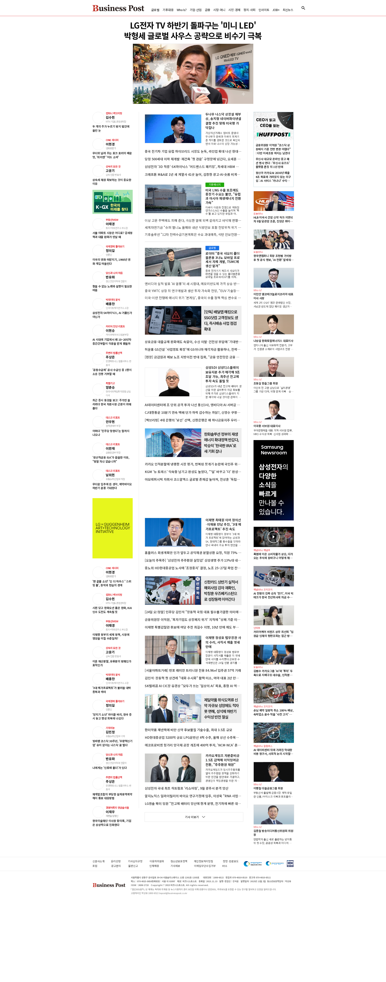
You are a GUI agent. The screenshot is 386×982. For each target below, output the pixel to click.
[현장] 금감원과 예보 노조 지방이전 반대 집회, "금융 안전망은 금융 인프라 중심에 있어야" (193, 357)
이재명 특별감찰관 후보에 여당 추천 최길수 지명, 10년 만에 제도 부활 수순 (193, 627)
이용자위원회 (160, 861)
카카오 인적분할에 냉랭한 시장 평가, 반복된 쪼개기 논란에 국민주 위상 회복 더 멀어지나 (193, 464)
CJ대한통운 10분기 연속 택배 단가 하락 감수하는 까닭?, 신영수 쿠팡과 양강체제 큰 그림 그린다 (193, 412)
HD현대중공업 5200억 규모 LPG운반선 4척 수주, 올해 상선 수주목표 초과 (193, 737)
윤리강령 (119, 861)
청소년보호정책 (182, 861)
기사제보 (180, 866)
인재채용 (157, 866)
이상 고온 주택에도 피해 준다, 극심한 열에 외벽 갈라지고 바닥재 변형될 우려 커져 (193, 220)
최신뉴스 (288, 10)
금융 (207, 10)
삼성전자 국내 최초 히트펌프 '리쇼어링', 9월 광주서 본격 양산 (186, 788)
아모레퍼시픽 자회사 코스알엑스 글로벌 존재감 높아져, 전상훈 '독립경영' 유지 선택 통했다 (193, 479)
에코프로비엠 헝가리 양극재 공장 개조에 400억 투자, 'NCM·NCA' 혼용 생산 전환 (193, 745)
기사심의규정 (139, 861)
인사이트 (264, 10)
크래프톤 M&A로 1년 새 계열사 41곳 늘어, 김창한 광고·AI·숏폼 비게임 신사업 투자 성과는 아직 (193, 174)
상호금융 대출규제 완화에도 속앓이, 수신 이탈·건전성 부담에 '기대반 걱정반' (193, 341)
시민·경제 (234, 10)
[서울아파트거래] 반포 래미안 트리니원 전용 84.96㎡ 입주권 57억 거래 (193, 670)
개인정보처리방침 (208, 861)
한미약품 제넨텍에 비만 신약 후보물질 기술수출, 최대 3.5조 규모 (188, 730)
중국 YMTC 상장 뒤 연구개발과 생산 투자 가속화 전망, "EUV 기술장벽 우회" (193, 290)
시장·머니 (219, 10)
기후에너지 (215, 184)
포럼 (99, 866)
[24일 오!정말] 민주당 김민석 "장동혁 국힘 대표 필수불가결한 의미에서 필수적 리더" (193, 612)
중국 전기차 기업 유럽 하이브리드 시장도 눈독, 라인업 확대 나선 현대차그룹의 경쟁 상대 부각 (193, 151)
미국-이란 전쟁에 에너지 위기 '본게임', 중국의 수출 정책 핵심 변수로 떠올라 (193, 297)
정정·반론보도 (231, 861)
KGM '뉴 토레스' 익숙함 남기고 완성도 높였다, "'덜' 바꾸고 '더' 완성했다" (193, 471)
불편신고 (136, 866)
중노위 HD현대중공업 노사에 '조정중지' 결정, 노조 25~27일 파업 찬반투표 (193, 568)
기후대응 (168, 10)
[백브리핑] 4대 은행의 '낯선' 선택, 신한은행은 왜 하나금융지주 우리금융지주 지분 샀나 (193, 420)
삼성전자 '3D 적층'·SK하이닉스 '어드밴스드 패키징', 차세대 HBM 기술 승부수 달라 (193, 166)
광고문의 (117, 866)
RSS (224, 866)
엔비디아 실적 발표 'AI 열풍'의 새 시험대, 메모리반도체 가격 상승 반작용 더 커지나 (193, 283)
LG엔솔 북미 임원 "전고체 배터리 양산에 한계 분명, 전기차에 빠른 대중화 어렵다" (193, 803)
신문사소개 (101, 861)
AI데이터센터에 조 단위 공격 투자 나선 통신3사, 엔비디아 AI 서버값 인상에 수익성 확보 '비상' (193, 405)
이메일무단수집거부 (206, 866)
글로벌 (155, 10)
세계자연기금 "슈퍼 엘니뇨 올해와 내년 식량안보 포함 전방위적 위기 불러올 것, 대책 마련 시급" (193, 227)
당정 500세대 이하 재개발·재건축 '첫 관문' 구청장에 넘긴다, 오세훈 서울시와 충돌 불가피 (193, 159)
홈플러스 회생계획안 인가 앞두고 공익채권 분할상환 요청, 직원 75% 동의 (193, 552)
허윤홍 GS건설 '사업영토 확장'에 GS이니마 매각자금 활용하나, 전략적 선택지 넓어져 (193, 349)
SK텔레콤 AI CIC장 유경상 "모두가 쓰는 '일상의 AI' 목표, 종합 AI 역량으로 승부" (193, 686)
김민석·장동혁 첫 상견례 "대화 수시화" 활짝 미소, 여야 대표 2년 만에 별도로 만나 (193, 678)
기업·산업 (196, 10)
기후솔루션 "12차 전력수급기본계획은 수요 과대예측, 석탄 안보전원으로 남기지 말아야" (193, 234)
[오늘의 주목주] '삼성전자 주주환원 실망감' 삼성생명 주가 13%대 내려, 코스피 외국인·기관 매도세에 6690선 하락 (193, 560)
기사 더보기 (192, 817)
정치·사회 (249, 10)
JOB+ (275, 10)
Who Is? (181, 10)
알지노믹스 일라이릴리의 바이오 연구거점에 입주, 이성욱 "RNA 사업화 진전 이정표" (193, 796)
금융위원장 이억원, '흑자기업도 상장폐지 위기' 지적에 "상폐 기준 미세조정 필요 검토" (193, 619)
